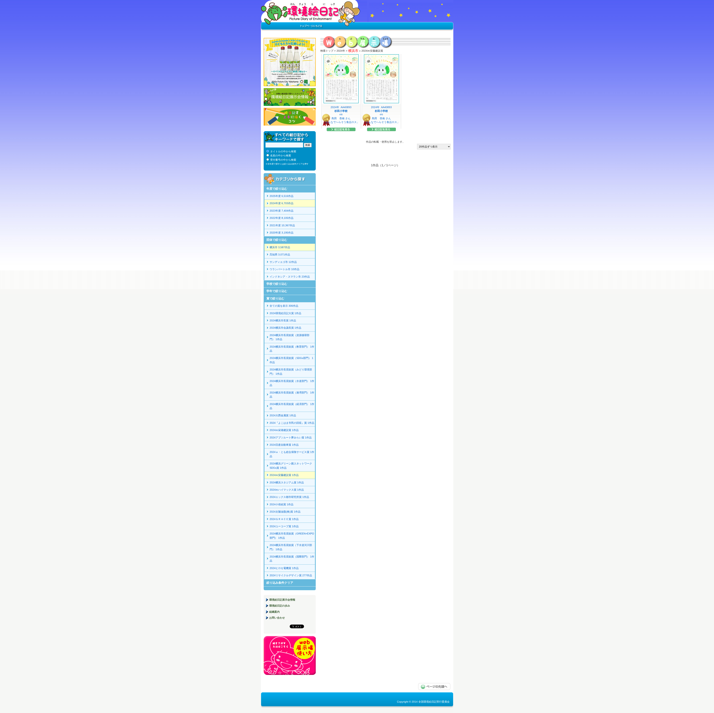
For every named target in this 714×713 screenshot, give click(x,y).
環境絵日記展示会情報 (290, 97)
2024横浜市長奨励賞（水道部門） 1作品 (292, 383)
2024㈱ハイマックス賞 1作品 (287, 489)
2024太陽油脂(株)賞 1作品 (285, 511)
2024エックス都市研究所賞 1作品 (289, 496)
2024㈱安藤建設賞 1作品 (284, 475)
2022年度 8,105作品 (281, 217)
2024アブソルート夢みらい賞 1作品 (291, 437)
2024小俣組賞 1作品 (281, 504)
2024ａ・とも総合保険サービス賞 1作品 (292, 454)
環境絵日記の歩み (279, 605)
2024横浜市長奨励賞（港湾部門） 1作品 (292, 394)
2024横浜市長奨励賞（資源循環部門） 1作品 (289, 337)
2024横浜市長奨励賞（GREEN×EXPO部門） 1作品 (292, 535)
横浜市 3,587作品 (280, 247)
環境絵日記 (310, 16)
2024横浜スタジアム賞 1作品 (287, 482)
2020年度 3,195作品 (281, 232)
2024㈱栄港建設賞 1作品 (284, 430)
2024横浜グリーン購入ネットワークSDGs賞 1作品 (291, 465)
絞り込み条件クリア (279, 582)
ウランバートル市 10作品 (284, 269)
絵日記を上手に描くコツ (290, 117)
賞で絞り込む (275, 298)
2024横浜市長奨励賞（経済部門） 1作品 (292, 406)
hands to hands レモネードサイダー (290, 62)
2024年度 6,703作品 (281, 203)
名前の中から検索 (280, 155)
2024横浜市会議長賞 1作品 (285, 327)
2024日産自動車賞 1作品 (284, 444)
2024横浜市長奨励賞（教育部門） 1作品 (292, 348)
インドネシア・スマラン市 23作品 (290, 276)
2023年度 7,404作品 (281, 210)
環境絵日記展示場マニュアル (290, 655)
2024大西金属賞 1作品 (283, 415)
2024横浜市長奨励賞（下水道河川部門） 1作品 (291, 547)
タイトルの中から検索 (283, 151)
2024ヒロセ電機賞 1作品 (284, 568)
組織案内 (274, 611)
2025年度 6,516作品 (281, 196)
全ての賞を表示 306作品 (284, 305)
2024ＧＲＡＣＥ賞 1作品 (284, 519)
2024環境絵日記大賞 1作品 (285, 313)
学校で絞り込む (276, 283)
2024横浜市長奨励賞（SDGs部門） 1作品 (291, 360)
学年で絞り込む (276, 291)
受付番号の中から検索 (283, 159)
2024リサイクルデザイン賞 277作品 (291, 575)
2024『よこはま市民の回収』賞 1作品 (292, 422)
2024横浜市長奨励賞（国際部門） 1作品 (292, 558)
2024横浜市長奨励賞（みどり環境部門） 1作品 (291, 371)
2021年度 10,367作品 (282, 225)
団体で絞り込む (276, 239)
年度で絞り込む (276, 188)
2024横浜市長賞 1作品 (283, 320)
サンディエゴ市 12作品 (283, 261)
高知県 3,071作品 (280, 254)
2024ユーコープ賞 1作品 (284, 526)
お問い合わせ (277, 617)
